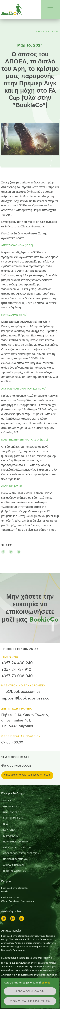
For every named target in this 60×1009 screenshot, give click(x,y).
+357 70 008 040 (17, 676)
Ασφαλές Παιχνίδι (13, 865)
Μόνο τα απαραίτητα (30, 1001)
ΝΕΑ (5, 824)
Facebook (3, 918)
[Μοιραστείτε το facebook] (3, 552)
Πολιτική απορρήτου (15, 842)
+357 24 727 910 (16, 669)
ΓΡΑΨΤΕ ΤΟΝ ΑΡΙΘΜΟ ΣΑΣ (27, 775)
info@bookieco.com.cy (20, 691)
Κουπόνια (9, 830)
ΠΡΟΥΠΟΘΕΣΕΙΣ (12, 812)
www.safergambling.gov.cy (42, 970)
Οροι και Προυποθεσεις (17, 847)
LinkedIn (21, 918)
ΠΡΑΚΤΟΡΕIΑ (10, 806)
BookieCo (11, 9)
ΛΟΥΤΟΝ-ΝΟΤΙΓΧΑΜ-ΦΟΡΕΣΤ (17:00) (23, 388)
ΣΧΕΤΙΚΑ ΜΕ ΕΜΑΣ (13, 818)
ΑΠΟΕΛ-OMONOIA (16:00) (17, 245)
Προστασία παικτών (14, 871)
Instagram (12, 918)
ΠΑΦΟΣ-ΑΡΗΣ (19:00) (14, 314)
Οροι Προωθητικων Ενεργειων (21, 853)
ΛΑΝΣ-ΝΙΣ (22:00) (12, 486)
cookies (46, 982)
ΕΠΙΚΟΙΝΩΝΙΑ (10, 836)
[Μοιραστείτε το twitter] (11, 552)
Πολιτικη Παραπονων (15, 859)
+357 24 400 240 (17, 663)
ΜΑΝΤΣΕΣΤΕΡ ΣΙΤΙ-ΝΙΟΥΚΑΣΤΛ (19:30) (24, 439)
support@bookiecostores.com (27, 698)
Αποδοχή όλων (30, 991)
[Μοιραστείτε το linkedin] (18, 552)
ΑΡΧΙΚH (7, 800)
